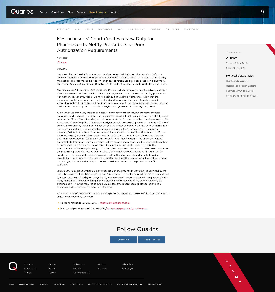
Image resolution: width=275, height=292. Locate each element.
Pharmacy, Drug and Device (240, 91)
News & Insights (97, 12)
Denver (52, 264)
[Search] (262, 11)
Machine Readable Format (100, 284)
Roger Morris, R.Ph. (236, 68)
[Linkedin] (226, 261)
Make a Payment (26, 284)
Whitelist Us (172, 29)
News (77, 29)
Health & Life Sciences (237, 81)
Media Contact (192, 29)
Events (89, 29)
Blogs (120, 29)
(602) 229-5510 (96, 208)
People (43, 12)
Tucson (52, 272)
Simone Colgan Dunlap (237, 63)
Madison (101, 264)
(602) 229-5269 (88, 202)
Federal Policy (136, 29)
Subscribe (155, 29)
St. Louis (101, 268)
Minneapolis (30, 268)
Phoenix (77, 268)
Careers (81, 12)
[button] (239, 282)
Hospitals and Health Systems (241, 85)
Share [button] (63, 62)
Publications (105, 29)
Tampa (27, 272)
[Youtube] (236, 277)
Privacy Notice (76, 284)
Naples (52, 268)
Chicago (28, 264)
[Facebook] (230, 266)
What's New (63, 29)
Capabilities (57, 12)
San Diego (127, 268)
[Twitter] (233, 272)
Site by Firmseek (155, 284)
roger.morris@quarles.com (115, 202)
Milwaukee (127, 264)
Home (11, 284)
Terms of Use (59, 284)
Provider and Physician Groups (241, 95)
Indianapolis (79, 264)
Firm (70, 12)
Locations (115, 12)
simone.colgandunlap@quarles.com (127, 208)
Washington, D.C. (82, 272)
